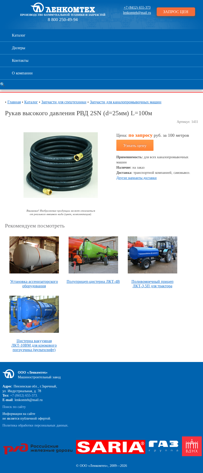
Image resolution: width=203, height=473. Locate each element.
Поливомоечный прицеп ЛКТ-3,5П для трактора (152, 283)
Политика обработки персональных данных (35, 425)
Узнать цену (135, 145)
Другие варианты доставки (136, 178)
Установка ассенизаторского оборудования (34, 283)
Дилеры (18, 48)
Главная (14, 102)
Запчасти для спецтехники (63, 102)
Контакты (20, 60)
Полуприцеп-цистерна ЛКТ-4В (93, 281)
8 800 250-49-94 (63, 19)
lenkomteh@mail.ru (137, 13)
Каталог (18, 35)
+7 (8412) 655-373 (137, 7)
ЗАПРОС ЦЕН (175, 12)
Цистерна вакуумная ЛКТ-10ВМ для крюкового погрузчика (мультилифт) (34, 345)
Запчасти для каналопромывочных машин (125, 102)
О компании (22, 73)
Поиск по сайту (14, 407)
